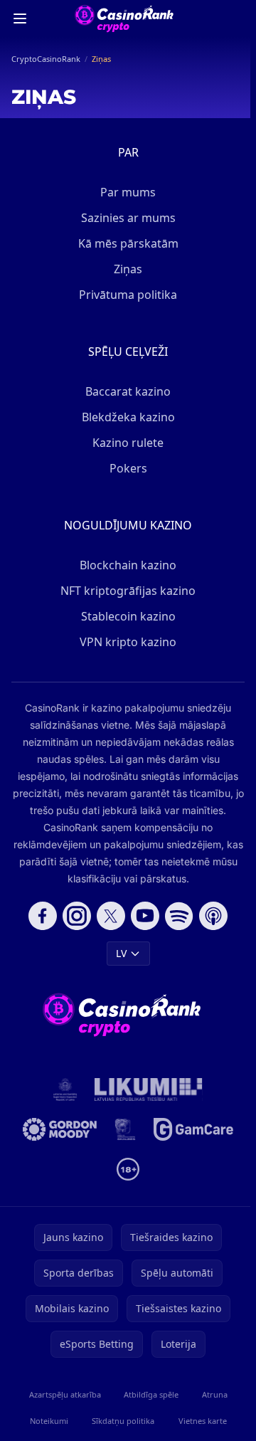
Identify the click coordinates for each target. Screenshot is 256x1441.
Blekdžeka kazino (128, 417)
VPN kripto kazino (128, 642)
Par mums (128, 192)
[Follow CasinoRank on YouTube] (145, 916)
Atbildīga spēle (151, 1394)
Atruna (215, 1394)
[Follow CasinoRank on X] (111, 916)
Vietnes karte (202, 1420)
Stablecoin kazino (128, 616)
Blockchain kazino (128, 565)
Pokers (128, 468)
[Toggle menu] (20, 18)
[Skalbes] (125, 1129)
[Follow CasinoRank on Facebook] (42, 916)
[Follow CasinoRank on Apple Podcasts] (213, 916)
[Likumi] (149, 1089)
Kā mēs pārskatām (128, 243)
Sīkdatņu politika (123, 1420)
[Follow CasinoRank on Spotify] (179, 916)
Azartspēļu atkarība (65, 1394)
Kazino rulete (128, 442)
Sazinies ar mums (128, 218)
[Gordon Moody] (60, 1129)
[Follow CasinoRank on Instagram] (77, 916)
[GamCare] (193, 1129)
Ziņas (128, 269)
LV (121, 953)
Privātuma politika (128, 294)
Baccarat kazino (128, 391)
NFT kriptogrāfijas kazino (128, 590)
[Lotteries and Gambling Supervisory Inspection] (65, 1089)
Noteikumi (49, 1420)
